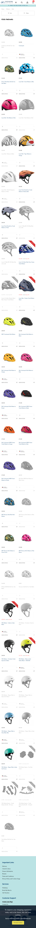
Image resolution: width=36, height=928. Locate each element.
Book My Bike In (6, 890)
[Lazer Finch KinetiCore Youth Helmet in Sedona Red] (27, 177)
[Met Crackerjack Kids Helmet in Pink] (27, 357)
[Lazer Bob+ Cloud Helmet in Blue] (27, 69)
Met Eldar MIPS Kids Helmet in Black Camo (26, 479)
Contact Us (5, 904)
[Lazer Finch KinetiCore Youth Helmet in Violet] (9, 213)
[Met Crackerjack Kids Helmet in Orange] (9, 357)
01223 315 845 (7, 902)
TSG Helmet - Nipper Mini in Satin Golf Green (9, 768)
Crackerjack (21, 45)
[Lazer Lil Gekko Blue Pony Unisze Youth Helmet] (27, 249)
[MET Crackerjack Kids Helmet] (9, 321)
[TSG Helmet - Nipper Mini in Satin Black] (27, 718)
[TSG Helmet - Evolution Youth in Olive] (27, 610)
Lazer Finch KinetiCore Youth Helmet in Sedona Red (25, 190)
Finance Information (7, 871)
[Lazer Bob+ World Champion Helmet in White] (9, 177)
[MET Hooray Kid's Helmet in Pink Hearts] (27, 538)
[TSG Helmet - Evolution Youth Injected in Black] (9, 646)
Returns (4, 873)
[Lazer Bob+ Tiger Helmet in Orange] (27, 141)
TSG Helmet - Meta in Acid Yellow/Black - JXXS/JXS (25, 659)
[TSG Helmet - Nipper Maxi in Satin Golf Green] (27, 682)
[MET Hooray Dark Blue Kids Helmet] (9, 502)
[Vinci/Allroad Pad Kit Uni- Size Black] (9, 826)
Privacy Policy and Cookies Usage (11, 878)
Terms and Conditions (8, 876)
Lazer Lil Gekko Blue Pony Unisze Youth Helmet (26, 263)
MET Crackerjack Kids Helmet (8, 334)
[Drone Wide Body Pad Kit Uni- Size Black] (9, 69)
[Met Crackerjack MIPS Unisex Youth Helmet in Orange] (9, 429)
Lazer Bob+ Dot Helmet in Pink (9, 117)
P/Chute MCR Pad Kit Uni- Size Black (9, 587)
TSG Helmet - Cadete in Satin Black (8, 623)
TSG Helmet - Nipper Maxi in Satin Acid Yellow (8, 696)
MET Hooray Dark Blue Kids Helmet (8, 515)
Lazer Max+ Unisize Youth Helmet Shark (26, 299)
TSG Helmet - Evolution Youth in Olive (26, 623)
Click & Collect (6, 868)
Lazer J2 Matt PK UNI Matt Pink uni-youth (9, 263)
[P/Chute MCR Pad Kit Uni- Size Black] (9, 574)
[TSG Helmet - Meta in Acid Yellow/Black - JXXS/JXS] (27, 646)
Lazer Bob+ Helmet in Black (8, 153)
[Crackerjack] (27, 33)
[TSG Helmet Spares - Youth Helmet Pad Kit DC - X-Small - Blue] (27, 790)
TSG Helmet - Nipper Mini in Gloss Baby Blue (8, 732)
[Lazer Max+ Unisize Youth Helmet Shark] (27, 285)
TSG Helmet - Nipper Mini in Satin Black (26, 732)
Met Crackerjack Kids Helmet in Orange (9, 371)
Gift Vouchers (5, 893)
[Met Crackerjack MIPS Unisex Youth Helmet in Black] (27, 393)
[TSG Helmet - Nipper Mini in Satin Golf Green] (9, 754)
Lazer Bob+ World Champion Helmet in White (8, 190)
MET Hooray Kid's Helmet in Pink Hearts (26, 551)
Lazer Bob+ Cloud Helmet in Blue (26, 81)
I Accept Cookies (18, 922)
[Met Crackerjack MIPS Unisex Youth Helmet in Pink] (27, 429)
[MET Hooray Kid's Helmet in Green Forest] (9, 538)
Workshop (5, 888)
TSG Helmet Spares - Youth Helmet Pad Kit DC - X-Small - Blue (26, 805)
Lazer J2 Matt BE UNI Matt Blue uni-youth (26, 227)
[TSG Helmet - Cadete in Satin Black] (9, 610)
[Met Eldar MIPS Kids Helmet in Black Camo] (27, 465)
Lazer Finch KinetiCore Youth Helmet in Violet (8, 227)
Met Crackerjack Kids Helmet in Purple (9, 407)
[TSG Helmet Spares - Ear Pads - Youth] (27, 754)
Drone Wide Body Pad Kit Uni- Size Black (8, 82)
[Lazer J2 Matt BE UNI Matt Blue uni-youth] (27, 213)
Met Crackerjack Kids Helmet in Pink (26, 371)
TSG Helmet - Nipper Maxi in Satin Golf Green (25, 696)
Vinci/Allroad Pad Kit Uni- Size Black (8, 840)
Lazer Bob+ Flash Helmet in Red (26, 117)
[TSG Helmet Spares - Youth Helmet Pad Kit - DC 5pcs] (9, 790)
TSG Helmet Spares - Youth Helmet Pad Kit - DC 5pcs (8, 804)
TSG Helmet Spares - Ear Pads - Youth (26, 768)
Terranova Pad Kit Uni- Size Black (26, 586)
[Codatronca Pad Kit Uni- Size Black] (9, 33)
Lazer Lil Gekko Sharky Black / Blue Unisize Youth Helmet (9, 299)
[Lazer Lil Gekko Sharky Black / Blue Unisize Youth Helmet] (9, 285)
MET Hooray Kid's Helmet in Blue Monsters (26, 515)
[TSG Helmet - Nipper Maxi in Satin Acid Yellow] (9, 682)
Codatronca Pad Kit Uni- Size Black (8, 46)
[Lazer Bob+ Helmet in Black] (9, 141)
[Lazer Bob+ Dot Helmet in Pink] (9, 105)
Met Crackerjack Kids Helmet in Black (26, 335)
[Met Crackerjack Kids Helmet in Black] (27, 321)
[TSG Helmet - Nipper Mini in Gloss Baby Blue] (9, 718)
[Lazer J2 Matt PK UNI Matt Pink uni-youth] (9, 249)
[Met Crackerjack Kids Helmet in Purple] (9, 393)
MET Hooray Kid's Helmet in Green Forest (8, 551)
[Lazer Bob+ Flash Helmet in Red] (27, 105)
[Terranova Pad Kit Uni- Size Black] (27, 574)
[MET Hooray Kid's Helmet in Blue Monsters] (27, 502)
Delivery (4, 866)
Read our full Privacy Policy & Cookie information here (18, 918)
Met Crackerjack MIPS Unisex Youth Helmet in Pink (25, 443)
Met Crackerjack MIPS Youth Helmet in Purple (8, 479)
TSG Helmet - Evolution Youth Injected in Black (8, 659)
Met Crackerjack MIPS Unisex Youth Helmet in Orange (8, 443)
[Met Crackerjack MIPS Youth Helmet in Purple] (9, 465)
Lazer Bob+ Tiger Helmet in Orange (25, 154)
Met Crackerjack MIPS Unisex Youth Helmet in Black (25, 407)
